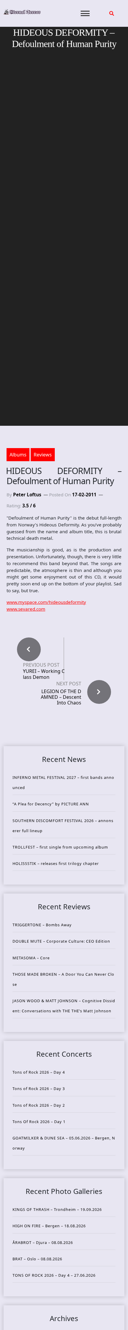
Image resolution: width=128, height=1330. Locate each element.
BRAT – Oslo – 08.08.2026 (37, 1259)
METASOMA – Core (31, 958)
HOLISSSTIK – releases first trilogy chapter (56, 863)
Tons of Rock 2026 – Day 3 (39, 1088)
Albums (18, 454)
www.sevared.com (26, 609)
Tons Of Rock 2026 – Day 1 (39, 1121)
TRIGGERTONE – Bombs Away (42, 924)
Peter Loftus (27, 495)
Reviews (43, 454)
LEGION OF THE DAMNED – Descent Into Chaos (61, 697)
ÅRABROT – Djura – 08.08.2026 (43, 1242)
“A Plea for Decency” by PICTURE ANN (51, 804)
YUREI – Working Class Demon (44, 674)
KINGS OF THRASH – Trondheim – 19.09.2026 (57, 1209)
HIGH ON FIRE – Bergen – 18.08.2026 (49, 1225)
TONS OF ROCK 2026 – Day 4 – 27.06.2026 (54, 1275)
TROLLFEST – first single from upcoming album (60, 847)
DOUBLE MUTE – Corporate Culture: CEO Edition (61, 941)
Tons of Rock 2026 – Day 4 (39, 1072)
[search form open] (111, 13)
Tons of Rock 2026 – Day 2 (39, 1105)
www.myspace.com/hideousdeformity (46, 602)
